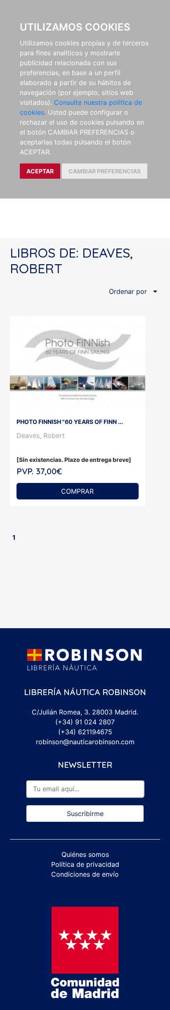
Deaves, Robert (41, 435)
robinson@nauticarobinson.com (85, 742)
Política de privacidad (85, 864)
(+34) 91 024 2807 (85, 722)
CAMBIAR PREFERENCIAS (104, 171)
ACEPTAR (40, 171)
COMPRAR (77, 491)
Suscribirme (85, 813)
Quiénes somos (85, 854)
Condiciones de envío (85, 874)
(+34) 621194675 (85, 732)
